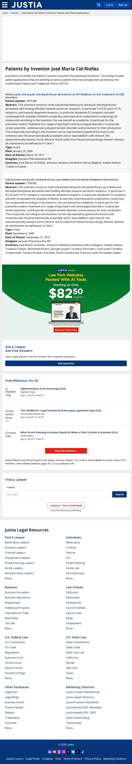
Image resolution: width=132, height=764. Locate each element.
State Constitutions (77, 642)
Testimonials (74, 723)
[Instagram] (64, 752)
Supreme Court (14, 657)
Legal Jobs (11, 692)
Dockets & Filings (15, 673)
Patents (15, 13)
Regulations (12, 652)
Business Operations (17, 597)
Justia (5, 13)
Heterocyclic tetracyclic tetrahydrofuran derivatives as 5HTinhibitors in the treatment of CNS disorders (64, 96)
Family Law (72, 568)
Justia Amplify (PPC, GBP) (81, 712)
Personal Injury (75, 573)
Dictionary (72, 592)
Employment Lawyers (18, 558)
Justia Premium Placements (82, 702)
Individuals (73, 537)
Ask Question (66, 363)
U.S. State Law (76, 637)
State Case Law (75, 652)
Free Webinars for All (21, 381)
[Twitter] (78, 752)
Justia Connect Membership (82, 692)
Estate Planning (75, 563)
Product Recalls (14, 707)
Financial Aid (73, 602)
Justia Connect (14, 758)
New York (72, 668)
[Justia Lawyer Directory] (82, 752)
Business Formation (17, 592)
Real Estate (11, 618)
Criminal (71, 547)
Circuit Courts (13, 663)
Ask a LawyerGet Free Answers (19, 349)
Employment (12, 602)
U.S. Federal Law (16, 637)
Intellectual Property (17, 608)
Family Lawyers (14, 568)
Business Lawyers (15, 547)
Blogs (69, 618)
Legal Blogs (12, 697)
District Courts (13, 668)
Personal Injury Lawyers (19, 573)
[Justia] (27, 5)
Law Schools (74, 587)
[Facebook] (59, 752)
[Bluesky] (73, 752)
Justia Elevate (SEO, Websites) (84, 707)
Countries (11, 723)
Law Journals (74, 613)
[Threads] (68, 752)
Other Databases (17, 687)
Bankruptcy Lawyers (17, 542)
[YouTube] (54, 752)
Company (47, 758)
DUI (68, 558)
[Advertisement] (66, 38)
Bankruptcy (73, 542)
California (72, 657)
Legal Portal (32, 758)
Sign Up (123, 5)
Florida (70, 663)
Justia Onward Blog (77, 717)
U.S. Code (10, 647)
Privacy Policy (93, 758)
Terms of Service (72, 758)
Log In (109, 5)
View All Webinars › (66, 450)
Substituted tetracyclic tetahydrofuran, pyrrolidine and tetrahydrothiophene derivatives (61, 179)
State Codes (73, 647)
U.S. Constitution (15, 642)
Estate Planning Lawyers (19, 563)
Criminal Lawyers (15, 552)
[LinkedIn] (50, 752)
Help (58, 758)
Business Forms (14, 702)
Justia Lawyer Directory (80, 697)
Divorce (70, 552)
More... (9, 578)
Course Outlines (75, 608)
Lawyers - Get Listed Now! (66, 505)
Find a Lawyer (16, 479)
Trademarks (12, 717)
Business (11, 587)
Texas (69, 673)
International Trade (17, 613)
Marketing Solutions (80, 687)
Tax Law (10, 623)
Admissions (73, 597)
